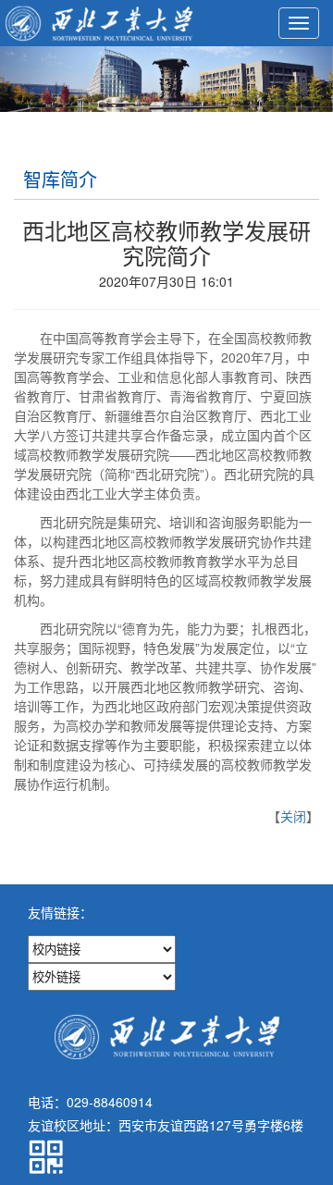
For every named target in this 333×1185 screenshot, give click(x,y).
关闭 (293, 816)
